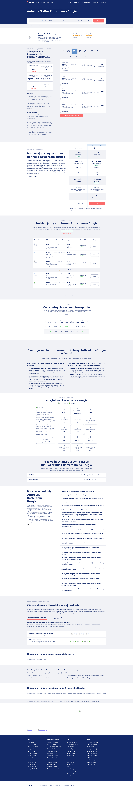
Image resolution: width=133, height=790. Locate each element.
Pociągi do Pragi (32, 755)
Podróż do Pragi (91, 764)
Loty (48, 2)
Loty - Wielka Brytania (73, 771)
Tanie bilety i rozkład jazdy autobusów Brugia (79, 678)
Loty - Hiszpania (71, 758)
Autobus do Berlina (52, 755)
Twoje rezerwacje (86, 2)
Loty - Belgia (70, 764)
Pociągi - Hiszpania (33, 758)
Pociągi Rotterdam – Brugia (35, 675)
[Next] (103, 51)
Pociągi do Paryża (32, 751)
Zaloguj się (103, 2)
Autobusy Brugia (64, 701)
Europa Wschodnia (92, 751)
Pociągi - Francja (32, 762)
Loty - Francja (70, 762)
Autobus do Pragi (52, 758)
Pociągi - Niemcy (32, 760)
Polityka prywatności (69, 785)
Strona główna (31, 701)
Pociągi (37, 2)
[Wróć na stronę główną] (31, 2)
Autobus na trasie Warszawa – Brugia (96, 693)
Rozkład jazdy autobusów (54, 746)
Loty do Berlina (71, 753)
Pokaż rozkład (33, 88)
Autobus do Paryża (52, 753)
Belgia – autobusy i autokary (50, 701)
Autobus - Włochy (52, 766)
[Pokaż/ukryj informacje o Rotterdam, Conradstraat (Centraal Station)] (103, 634)
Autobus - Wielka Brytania (54, 769)
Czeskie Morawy (91, 746)
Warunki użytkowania (55, 785)
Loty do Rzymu (71, 749)
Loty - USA (69, 766)
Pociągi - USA (31, 764)
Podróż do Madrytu (92, 755)
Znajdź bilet (33, 71)
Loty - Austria (70, 773)
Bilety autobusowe (52, 744)
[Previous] (45, 322)
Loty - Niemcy (70, 760)
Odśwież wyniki (65, 233)
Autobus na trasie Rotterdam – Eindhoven (38, 659)
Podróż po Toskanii (92, 744)
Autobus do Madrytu (52, 749)
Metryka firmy (44, 785)
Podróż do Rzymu (91, 758)
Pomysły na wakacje (92, 749)
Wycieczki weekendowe (93, 742)
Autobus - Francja (52, 762)
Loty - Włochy (70, 769)
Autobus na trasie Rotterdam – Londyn (76, 693)
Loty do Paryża (71, 751)
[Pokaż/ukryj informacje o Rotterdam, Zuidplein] (103, 641)
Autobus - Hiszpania (52, 742)
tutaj (79, 295)
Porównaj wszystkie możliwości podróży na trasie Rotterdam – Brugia (85, 675)
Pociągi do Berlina (32, 753)
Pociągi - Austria (32, 771)
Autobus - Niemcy (52, 760)
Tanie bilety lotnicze (72, 744)
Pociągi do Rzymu (32, 749)
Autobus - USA (51, 764)
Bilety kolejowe (32, 742)
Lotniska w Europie (72, 742)
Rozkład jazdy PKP (32, 744)
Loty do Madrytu (71, 746)
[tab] (66, 55)
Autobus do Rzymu (52, 751)
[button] (63, 20)
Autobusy (43, 2)
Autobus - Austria (52, 771)
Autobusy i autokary (53, 739)
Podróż (88, 739)
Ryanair (69, 775)
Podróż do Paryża (91, 760)
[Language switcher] (76, 2)
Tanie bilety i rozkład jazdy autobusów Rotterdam (41, 678)
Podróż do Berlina (91, 762)
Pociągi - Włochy (32, 766)
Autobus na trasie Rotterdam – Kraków (57, 693)
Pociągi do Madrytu (33, 746)
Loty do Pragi (70, 755)
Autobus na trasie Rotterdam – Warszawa (38, 693)
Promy (51, 2)
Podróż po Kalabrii (92, 753)
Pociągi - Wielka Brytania (34, 769)
